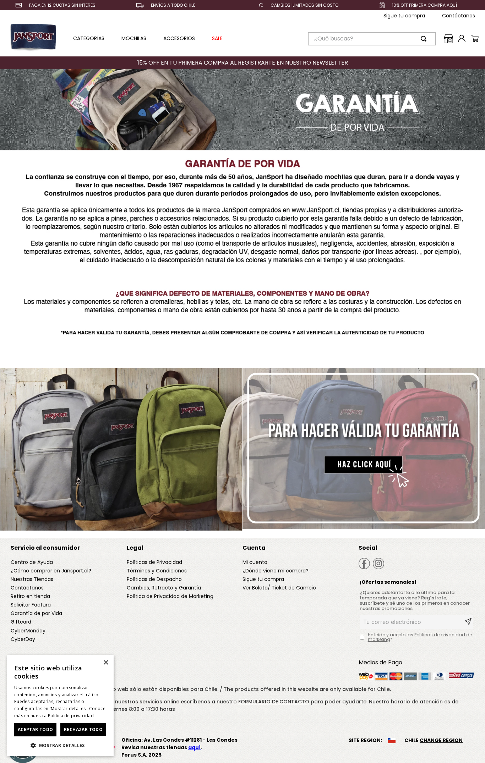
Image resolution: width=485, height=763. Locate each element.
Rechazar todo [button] (83, 729)
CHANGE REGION (441, 740)
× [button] (105, 662)
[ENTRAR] (460, 38)
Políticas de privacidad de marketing (420, 637)
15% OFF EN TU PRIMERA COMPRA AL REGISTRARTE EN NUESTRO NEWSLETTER (242, 63)
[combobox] (372, 38)
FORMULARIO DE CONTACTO (273, 701)
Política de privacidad (71, 716)
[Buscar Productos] (425, 39)
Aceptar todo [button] (35, 729)
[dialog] (60, 705)
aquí (194, 747)
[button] (60, 745)
